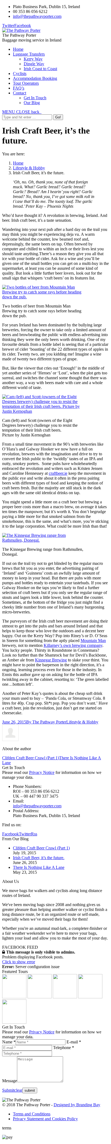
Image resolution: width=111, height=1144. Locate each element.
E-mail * (74, 1042)
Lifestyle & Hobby (29, 168)
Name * (9, 1042)
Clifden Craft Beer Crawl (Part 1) (30, 758)
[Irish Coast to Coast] (65, 997)
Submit (8, 1090)
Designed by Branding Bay (77, 1104)
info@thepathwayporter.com (37, 16)
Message (9, 1080)
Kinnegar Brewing (51, 660)
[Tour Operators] (14, 1022)
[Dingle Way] (39, 997)
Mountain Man (93, 640)
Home (18, 163)
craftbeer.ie (58, 473)
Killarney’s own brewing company (73, 645)
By (46, 722)
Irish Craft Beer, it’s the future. (38, 857)
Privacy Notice (41, 772)
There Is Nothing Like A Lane (38, 867)
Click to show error (18, 961)
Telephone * (63, 1047)
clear (18, 1090)
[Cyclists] (90, 997)
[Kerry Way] (14, 997)
